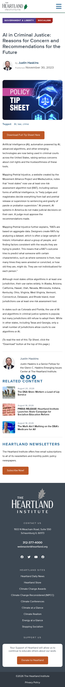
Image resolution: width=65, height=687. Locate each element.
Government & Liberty (19, 20)
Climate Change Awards (32, 589)
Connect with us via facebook (22, 557)
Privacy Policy (32, 682)
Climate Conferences (32, 601)
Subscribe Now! (15, 470)
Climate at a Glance (32, 608)
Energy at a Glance (32, 620)
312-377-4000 (32, 542)
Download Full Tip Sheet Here (23, 135)
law (19, 124)
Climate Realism (32, 614)
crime (26, 124)
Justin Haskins (28, 62)
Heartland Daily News (32, 576)
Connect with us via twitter (29, 557)
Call (22, 377)
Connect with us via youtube (36, 557)
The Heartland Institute (16, 6)
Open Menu (58, 6)
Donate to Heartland (32, 660)
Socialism (44, 20)
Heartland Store (32, 582)
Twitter (34, 377)
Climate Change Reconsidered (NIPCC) (32, 595)
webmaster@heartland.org (32, 547)
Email (28, 377)
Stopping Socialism (32, 627)
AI (15, 124)
